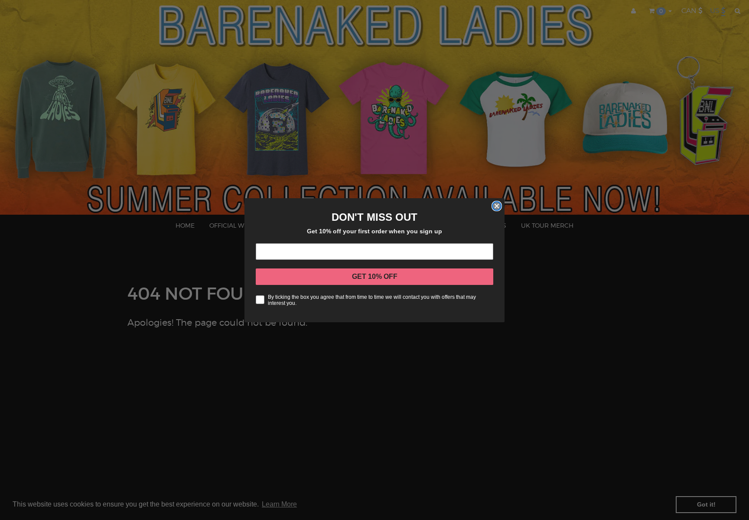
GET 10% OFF (374, 276)
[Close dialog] (496, 206)
